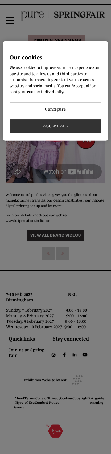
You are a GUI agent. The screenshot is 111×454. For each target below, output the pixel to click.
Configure (55, 109)
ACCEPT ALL (55, 126)
